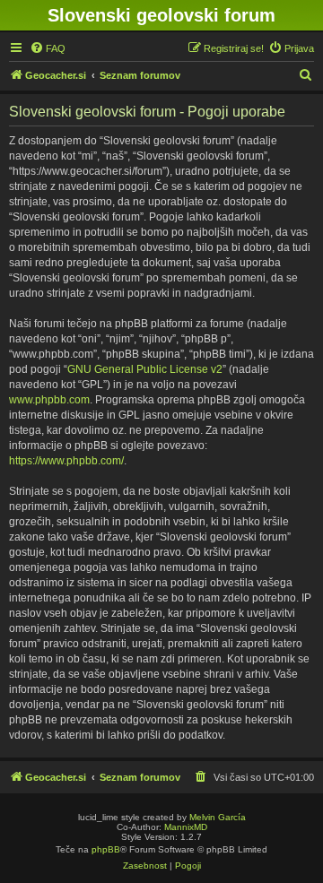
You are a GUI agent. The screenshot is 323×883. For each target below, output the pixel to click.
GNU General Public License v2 (145, 369)
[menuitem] (47, 48)
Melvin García (217, 817)
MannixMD (185, 827)
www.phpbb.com (49, 400)
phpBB (106, 849)
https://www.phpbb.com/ (66, 460)
